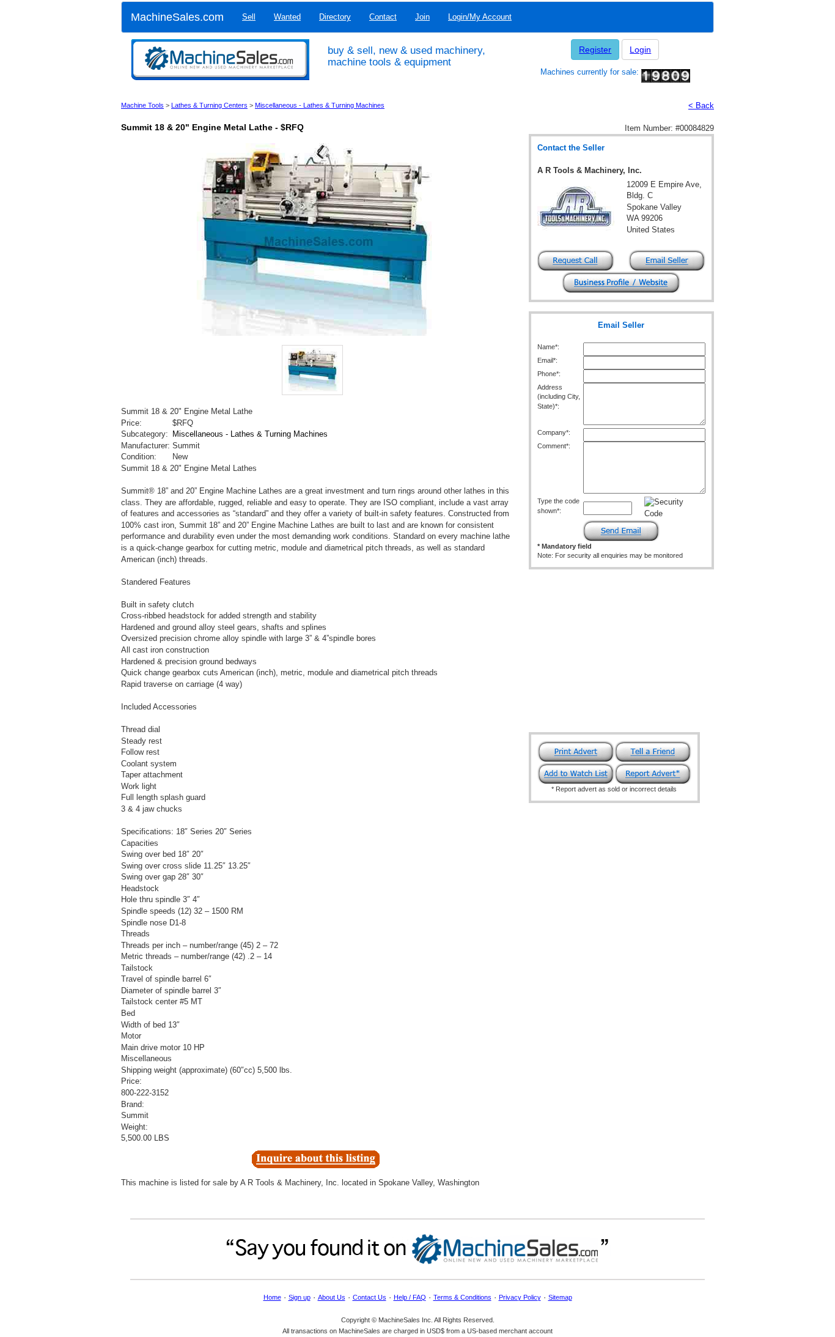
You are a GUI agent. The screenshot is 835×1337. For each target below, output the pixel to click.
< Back (701, 105)
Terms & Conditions (462, 1297)
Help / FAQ (410, 1297)
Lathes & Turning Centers (209, 105)
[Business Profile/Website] (621, 281)
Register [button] (595, 49)
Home (272, 1297)
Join (422, 16)
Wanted (287, 16)
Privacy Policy (520, 1297)
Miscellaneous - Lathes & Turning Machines (319, 105)
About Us (331, 1297)
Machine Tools (142, 105)
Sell (249, 16)
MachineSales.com (177, 17)
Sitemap (560, 1297)
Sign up (300, 1297)
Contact (383, 16)
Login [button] (640, 49)
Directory (335, 16)
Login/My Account (480, 16)
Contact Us (369, 1297)
